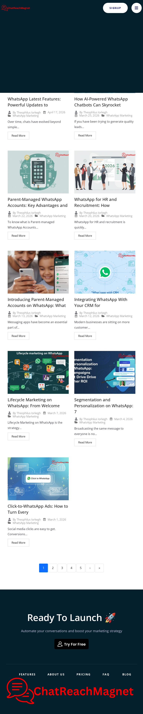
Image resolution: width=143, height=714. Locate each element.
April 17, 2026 (56, 112)
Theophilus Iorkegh (29, 112)
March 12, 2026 (89, 316)
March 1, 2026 (57, 519)
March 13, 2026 (23, 316)
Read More (18, 135)
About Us (56, 674)
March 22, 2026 (23, 216)
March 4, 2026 (123, 419)
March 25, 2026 (89, 115)
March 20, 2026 (89, 216)
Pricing (84, 674)
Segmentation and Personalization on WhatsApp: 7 (103, 405)
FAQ (106, 674)
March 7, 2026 (57, 413)
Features (27, 674)
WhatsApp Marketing (26, 115)
